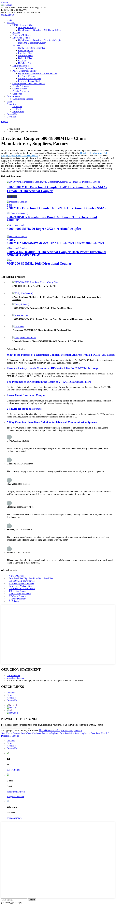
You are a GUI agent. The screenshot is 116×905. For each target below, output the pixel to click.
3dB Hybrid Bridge (27, 27)
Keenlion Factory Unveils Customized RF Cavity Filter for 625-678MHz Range (52, 368)
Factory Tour (18, 111)
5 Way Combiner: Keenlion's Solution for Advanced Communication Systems (52, 422)
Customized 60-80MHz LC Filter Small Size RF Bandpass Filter (41, 330)
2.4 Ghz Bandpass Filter (20, 593)
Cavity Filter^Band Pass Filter (31, 48)
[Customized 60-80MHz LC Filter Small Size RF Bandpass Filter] (18, 326)
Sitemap (78, 730)
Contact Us (12, 114)
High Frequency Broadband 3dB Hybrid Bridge (39, 30)
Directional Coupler (21, 38)
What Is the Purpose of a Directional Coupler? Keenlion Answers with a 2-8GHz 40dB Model (61, 354)
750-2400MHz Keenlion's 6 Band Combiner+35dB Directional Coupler (52, 218)
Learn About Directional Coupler (26, 395)
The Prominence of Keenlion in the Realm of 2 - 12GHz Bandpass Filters (49, 381)
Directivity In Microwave (91, 153)
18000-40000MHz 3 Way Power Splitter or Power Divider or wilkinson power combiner (53, 319)
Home (9, 20)
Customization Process (22, 99)
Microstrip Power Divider (29, 78)
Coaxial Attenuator (20, 86)
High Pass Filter (25, 63)
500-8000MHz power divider (22, 581)
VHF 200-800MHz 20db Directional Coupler (39, 263)
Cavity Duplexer (25, 68)
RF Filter (16, 45)
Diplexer (34, 155)
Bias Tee (16, 32)
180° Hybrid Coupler (10, 733)
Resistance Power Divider (29, 81)
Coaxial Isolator (19, 88)
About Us (11, 104)
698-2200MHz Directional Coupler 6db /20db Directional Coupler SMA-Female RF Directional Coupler (56, 208)
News (9, 101)
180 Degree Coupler (18, 591)
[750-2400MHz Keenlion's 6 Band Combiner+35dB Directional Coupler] (17, 213)
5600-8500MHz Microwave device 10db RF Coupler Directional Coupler (55, 241)
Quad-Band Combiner (31, 733)
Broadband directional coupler (73, 733)
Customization (13, 96)
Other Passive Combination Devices (28, 83)
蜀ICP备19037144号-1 (49, 730)
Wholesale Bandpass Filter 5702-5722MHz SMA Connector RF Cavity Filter (47, 341)
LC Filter (22, 60)
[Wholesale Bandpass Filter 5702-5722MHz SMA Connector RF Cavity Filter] (24, 337)
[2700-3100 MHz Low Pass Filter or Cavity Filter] (35, 282)
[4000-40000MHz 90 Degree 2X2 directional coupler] (16, 225)
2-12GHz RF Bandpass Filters (24, 408)
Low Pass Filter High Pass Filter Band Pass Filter (31, 578)
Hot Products (67, 730)
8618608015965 (14, 818)
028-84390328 (7, 15)
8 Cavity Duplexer (17, 598)
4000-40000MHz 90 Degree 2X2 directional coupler (44, 229)
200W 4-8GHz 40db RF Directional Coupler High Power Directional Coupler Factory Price (56, 253)
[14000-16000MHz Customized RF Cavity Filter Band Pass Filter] (20, 304)
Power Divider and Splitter (24, 71)
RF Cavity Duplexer (18, 596)
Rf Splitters (14, 601)
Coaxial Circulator (20, 91)
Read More (12, 197)
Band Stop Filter (25, 50)
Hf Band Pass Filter (96, 733)
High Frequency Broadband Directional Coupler (39, 40)
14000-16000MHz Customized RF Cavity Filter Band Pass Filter (42, 308)
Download (11, 116)
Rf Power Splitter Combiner (21, 583)
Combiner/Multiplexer (22, 35)
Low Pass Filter (25, 53)
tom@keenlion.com (15, 678)
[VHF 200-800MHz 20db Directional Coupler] (9, 260)
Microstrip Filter (25, 55)
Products (11, 22)
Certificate (17, 109)
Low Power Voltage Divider (21, 586)
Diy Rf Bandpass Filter (19, 155)
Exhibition (17, 106)
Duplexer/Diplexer (20, 66)
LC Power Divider (26, 76)
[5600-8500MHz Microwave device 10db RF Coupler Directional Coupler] (17, 236)
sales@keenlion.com (16, 792)
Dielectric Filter (25, 58)
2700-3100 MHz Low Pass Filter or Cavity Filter (35, 286)
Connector (17, 94)
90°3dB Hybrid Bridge (22, 25)
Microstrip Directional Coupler (32, 43)
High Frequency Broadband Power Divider (37, 73)
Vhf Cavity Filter (16, 576)
